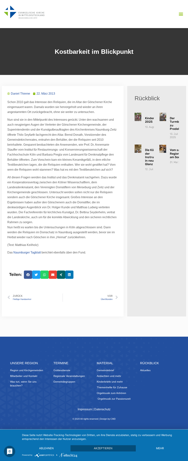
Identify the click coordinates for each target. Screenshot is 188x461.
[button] (180, 14)
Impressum (85, 409)
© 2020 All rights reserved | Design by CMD (94, 419)
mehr (160, 448)
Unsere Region (24, 363)
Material (105, 363)
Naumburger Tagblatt (27, 252)
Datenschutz (102, 409)
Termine (60, 363)
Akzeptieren (103, 448)
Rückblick (149, 363)
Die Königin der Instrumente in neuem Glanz (154, 157)
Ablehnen (46, 448)
